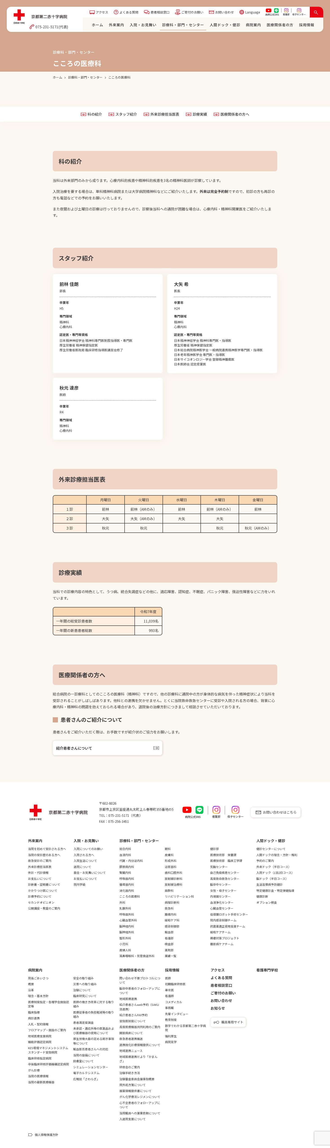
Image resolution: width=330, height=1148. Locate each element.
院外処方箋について (132, 1085)
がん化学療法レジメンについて (139, 1097)
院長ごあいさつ (38, 978)
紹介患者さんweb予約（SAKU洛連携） (139, 1006)
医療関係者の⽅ (280, 24)
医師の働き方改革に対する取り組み (93, 1004)
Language (252, 12)
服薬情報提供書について (135, 1091)
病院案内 (253, 24)
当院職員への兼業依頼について (139, 1113)
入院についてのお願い (88, 849)
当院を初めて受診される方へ (47, 849)
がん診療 (34, 1070)
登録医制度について (132, 1021)
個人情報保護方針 (46, 1135)
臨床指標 (34, 1012)
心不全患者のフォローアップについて (139, 1105)
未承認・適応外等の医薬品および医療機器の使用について (93, 1030)
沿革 (31, 990)
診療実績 (200, 114)
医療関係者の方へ (234, 114)
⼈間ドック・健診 (225, 24)
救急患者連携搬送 (131, 1039)
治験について (82, 990)
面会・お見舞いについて (90, 872)
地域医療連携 (128, 999)
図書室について (83, 1061)
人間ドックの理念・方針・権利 (276, 855)
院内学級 (79, 884)
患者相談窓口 (160, 12)
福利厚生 (171, 1036)
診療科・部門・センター (183, 24)
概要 (31, 984)
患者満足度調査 (83, 1022)
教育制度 (171, 1020)
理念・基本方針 (38, 996)
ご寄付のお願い (192, 12)
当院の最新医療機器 (41, 1082)
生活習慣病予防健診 (269, 884)
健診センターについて (271, 849)
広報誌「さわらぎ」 (86, 1079)
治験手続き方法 (129, 1073)
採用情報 (172, 970)
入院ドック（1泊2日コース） (275, 872)
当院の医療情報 (38, 1076)
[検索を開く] (316, 12)
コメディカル (173, 1002)
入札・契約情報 (38, 1024)
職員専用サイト (232, 1022)
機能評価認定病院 (39, 1042)
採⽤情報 (306, 24)
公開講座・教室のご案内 (44, 908)
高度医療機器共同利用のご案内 (139, 1027)
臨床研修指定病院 (39, 1058)
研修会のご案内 (129, 1067)
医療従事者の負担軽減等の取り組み (93, 1014)
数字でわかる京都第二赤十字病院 (185, 1028)
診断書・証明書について (44, 884)
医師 (168, 978)
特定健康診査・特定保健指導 (275, 890)
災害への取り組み (85, 984)
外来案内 (116, 24)
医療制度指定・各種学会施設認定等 (48, 1004)
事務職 (169, 1008)
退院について (82, 867)
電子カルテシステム (86, 1073)
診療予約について (39, 896)
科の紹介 (95, 114)
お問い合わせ (224, 12)
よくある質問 (128, 12)
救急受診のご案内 (39, 861)
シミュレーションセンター (90, 1067)
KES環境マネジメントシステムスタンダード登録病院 (48, 1050)
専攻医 (169, 990)
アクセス (102, 12)
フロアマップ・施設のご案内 (47, 1030)
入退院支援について (132, 1119)
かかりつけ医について (42, 890)
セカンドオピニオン (41, 902)
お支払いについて (39, 878)
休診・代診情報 (38, 872)
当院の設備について (86, 1055)
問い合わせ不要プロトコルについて (139, 980)
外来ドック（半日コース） (273, 867)
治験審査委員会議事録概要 (136, 1079)
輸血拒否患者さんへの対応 (90, 1049)
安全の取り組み (83, 978)
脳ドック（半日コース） (272, 878)
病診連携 (34, 1018)
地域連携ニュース (131, 1051)
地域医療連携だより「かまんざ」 (138, 1059)
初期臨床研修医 (175, 984)
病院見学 (171, 1042)
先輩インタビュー (176, 1014)
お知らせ (218, 1008)
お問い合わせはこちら (280, 812)
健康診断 (262, 896)
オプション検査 (266, 902)
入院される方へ (84, 855)
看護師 (169, 996)
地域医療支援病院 (39, 1036)
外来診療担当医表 (164, 114)
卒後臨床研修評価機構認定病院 (48, 1064)
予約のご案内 (265, 861)
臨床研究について (85, 996)
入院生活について (85, 861)
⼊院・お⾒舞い (143, 24)
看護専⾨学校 (267, 970)
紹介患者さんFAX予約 (133, 1015)
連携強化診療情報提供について (139, 1045)
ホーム (97, 24)
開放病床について (131, 1033)
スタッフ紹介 (126, 114)
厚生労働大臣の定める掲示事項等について (93, 1041)
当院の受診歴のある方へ (44, 855)
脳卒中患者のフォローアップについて (139, 990)
